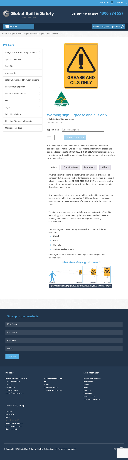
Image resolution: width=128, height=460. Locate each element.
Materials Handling (13, 128)
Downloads (89, 167)
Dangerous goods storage (16, 379)
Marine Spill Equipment (15, 93)
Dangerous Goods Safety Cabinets (21, 52)
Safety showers (11, 390)
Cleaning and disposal (53, 390)
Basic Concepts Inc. (13, 426)
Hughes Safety (11, 429)
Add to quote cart (75, 137)
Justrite (8, 411)
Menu (13, 26)
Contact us (88, 393)
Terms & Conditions (92, 399)
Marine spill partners (92, 379)
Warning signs (67, 119)
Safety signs (23, 34)
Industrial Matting (13, 114)
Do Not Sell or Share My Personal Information (56, 449)
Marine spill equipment (53, 379)
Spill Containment (13, 59)
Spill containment (12, 382)
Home (4, 34)
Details (53, 167)
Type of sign (53, 130)
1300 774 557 (111, 13)
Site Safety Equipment (15, 87)
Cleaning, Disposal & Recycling (19, 121)
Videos (105, 167)
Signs (12, 34)
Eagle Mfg (9, 414)
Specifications (71, 167)
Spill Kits (9, 66)
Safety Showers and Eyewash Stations (22, 80)
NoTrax (8, 417)
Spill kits (8, 384)
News (86, 387)
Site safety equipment (14, 393)
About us (87, 390)
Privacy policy (89, 396)
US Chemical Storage (14, 423)
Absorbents (10, 73)
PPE (6, 100)
